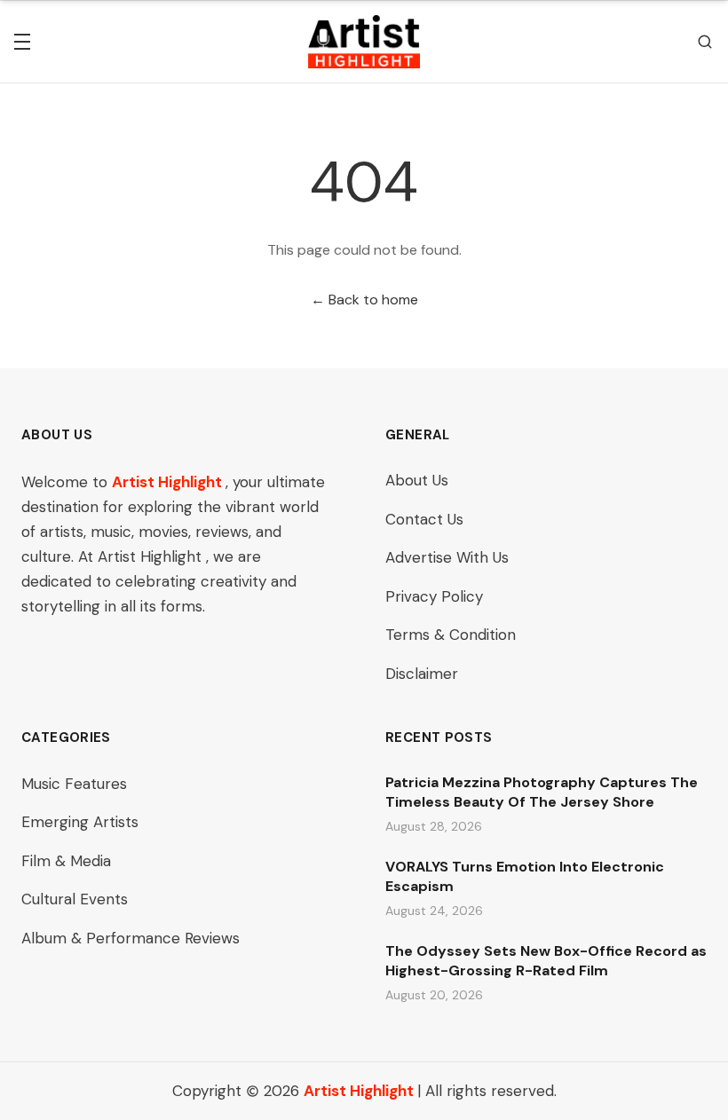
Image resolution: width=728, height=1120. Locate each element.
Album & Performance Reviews (130, 938)
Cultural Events (74, 899)
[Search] (705, 42)
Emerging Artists (79, 822)
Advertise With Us (447, 557)
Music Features (74, 783)
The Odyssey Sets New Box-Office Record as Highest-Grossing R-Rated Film (546, 961)
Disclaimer (421, 673)
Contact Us (424, 519)
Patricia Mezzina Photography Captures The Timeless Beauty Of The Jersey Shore (541, 792)
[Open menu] (22, 42)
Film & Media (66, 861)
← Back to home (364, 299)
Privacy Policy (434, 596)
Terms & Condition (450, 634)
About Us (416, 480)
